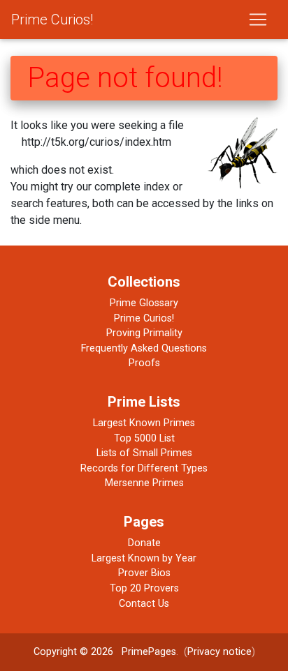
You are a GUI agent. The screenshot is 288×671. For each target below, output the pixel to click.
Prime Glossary (144, 303)
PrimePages (149, 652)
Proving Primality (144, 333)
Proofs (144, 363)
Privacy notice (219, 652)
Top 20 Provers (144, 588)
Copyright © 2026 (73, 652)
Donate (144, 543)
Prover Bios (144, 573)
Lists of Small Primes (144, 453)
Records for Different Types (144, 468)
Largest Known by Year (144, 558)
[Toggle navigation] (258, 19)
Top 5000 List (144, 438)
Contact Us (144, 604)
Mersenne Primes (144, 483)
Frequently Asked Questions (144, 348)
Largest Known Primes (144, 423)
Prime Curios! (52, 19)
